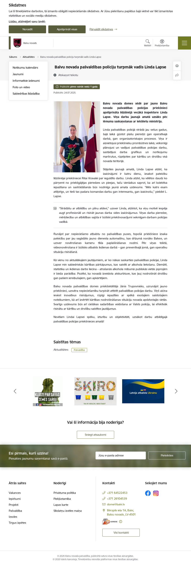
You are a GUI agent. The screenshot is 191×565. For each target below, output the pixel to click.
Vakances (15, 493)
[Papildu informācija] (120, 521)
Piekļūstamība (62, 499)
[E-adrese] (109, 521)
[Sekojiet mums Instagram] (156, 493)
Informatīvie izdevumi (26, 80)
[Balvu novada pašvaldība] (25, 43)
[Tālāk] (176, 391)
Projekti (13, 505)
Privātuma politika (65, 493)
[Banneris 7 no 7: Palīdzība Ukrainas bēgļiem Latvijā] (143, 391)
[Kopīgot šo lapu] (177, 75)
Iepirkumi (15, 499)
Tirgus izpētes (17, 522)
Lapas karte (61, 505)
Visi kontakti (121, 532)
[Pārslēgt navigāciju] (184, 43)
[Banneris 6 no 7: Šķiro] (95, 391)
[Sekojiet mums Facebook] (148, 493)
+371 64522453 (117, 493)
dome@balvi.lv (116, 504)
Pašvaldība (79, 350)
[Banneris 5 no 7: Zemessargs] (48, 391)
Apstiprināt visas (67, 29)
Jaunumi (18, 74)
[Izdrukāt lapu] (177, 65)
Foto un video (21, 87)
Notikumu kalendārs (25, 67)
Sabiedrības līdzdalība (26, 93)
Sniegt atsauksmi (95, 434)
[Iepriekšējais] (15, 391)
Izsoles (13, 516)
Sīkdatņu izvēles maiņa (68, 510)
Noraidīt (27, 29)
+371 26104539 (117, 498)
